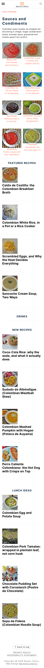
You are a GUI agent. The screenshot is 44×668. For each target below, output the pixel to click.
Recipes (12, 11)
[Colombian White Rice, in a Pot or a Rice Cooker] (10, 219)
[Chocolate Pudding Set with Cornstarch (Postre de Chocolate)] (10, 580)
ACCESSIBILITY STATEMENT (22, 655)
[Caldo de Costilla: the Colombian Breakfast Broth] (10, 182)
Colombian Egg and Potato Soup (17, 514)
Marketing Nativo (28, 664)
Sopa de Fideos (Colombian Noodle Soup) (21, 622)
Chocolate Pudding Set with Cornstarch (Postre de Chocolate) (20, 587)
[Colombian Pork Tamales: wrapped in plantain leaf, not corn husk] (10, 543)
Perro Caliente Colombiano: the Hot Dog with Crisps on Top (21, 467)
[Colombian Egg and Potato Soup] (10, 509)
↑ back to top (22, 647)
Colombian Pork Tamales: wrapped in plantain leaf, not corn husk (21, 550)
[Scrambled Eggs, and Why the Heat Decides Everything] (10, 253)
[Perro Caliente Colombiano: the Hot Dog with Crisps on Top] (10, 461)
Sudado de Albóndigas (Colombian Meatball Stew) (19, 393)
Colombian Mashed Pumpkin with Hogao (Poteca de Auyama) (17, 430)
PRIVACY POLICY (22, 652)
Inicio (4, 11)
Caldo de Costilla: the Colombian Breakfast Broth (18, 188)
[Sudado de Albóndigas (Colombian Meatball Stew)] (10, 386)
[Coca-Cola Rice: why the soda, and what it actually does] (10, 349)
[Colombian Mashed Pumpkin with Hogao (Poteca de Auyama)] (10, 424)
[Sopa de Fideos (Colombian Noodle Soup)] (10, 618)
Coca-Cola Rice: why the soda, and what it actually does (21, 355)
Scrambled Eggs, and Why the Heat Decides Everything (22, 259)
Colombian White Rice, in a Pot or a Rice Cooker (21, 224)
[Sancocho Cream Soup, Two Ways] (10, 290)
